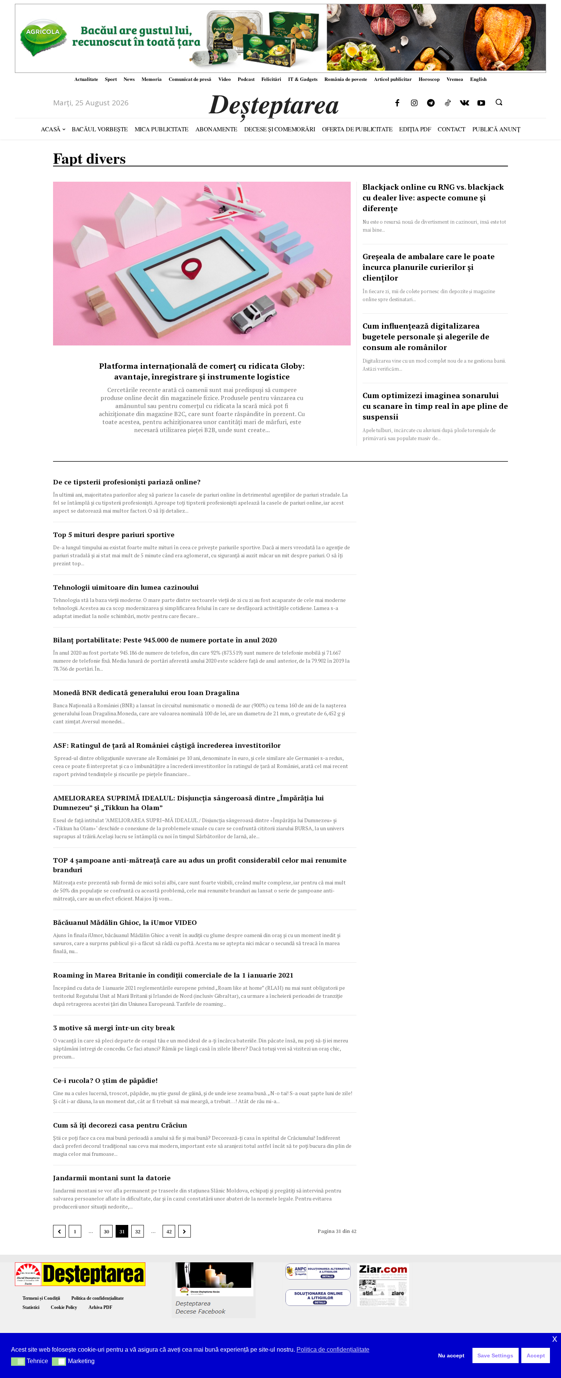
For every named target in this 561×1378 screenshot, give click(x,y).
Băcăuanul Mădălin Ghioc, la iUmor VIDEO (125, 922)
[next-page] (184, 1231)
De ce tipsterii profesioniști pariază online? (126, 481)
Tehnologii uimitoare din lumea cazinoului (126, 587)
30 (106, 1231)
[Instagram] (414, 103)
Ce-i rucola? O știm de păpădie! (105, 1080)
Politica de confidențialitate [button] (333, 1349)
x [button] (554, 1338)
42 (169, 1231)
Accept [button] (536, 1355)
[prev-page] (59, 1231)
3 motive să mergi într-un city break (114, 1027)
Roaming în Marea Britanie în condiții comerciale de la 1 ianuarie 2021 (173, 974)
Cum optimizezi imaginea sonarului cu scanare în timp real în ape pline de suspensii (435, 406)
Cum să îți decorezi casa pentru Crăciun (120, 1125)
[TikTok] (447, 103)
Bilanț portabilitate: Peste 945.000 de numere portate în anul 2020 (165, 639)
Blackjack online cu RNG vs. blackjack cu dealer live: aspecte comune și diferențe (433, 197)
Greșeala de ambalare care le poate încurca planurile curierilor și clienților (429, 267)
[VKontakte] (464, 103)
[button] (499, 102)
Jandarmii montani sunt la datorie (112, 1177)
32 (137, 1231)
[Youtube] (481, 103)
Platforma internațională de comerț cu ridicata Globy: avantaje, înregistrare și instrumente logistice (202, 371)
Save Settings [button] (495, 1355)
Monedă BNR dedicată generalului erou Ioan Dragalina (146, 692)
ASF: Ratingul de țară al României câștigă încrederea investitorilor (166, 745)
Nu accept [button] (451, 1355)
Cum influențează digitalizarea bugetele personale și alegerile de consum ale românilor (426, 336)
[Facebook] (397, 103)
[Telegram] (430, 103)
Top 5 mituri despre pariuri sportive (113, 534)
